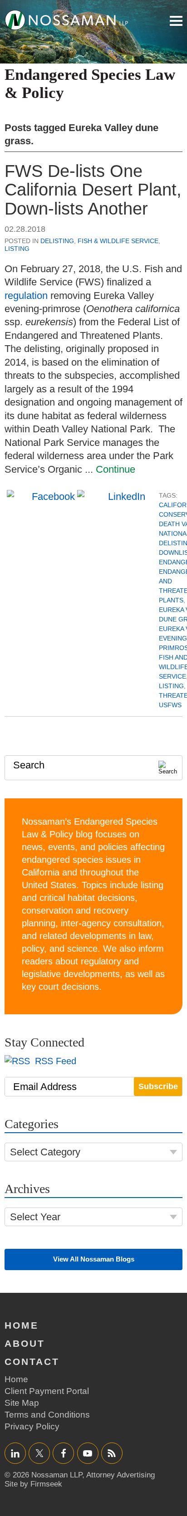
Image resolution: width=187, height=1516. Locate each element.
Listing (17, 248)
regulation (26, 295)
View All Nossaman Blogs (93, 1259)
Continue (115, 469)
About (25, 1343)
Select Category (45, 1152)
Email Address (45, 1086)
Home (22, 1325)
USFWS (170, 705)
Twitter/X (39, 1453)
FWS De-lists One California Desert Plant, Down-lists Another (93, 190)
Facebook (63, 1453)
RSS (111, 1453)
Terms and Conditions (47, 1414)
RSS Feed (54, 1061)
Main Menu (176, 21)
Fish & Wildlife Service (118, 241)
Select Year (35, 1217)
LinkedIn (15, 1453)
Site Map (22, 1403)
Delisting (57, 241)
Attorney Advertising (120, 1475)
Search (28, 765)
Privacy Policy (32, 1426)
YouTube (87, 1453)
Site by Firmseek (33, 1484)
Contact (32, 1361)
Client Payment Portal (47, 1391)
